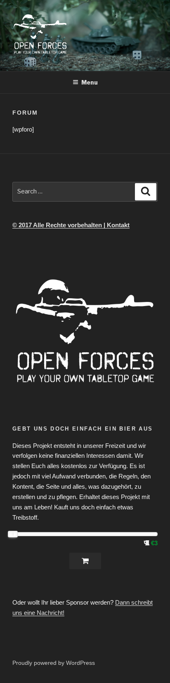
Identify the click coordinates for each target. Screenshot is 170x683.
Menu (89, 82)
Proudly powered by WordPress (53, 662)
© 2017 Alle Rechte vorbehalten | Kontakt (71, 224)
